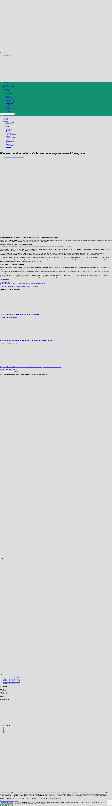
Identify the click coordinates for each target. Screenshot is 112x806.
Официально (6, 89)
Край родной (9, 103)
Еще (4, 92)
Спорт (7, 96)
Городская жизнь (10, 101)
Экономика (9, 93)
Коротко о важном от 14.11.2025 (11, 682)
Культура (8, 94)
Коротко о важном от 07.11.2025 (11, 683)
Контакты (8, 97)
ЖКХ (7, 104)
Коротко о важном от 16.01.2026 (11, 677)
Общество (5, 82)
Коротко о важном (6, 675)
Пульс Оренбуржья (11, 99)
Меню (2, 115)
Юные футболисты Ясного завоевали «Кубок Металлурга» (19, 314)
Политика (5, 83)
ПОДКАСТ (6, 90)
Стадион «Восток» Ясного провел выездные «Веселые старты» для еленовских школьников (30, 367)
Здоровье (5, 85)
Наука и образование (8, 86)
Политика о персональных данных (9, 801)
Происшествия (7, 88)
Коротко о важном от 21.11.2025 (11, 679)
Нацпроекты (9, 109)
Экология (8, 111)
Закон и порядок (10, 105)
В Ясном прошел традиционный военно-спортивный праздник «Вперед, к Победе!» (27, 340)
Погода (8, 100)
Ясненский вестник (5, 53)
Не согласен (9, 805)
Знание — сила (10, 108)
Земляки (8, 107)
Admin (5, 157)
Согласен (3, 805)
